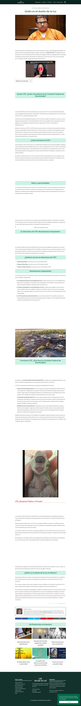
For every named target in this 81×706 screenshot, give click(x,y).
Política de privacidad (36, 692)
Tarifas (54, 2)
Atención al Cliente (19, 687)
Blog (36, 8)
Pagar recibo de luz (19, 682)
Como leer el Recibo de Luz (20, 688)
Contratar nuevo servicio (20, 684)
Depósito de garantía (19, 691)
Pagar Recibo (37, 2)
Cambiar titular (18, 690)
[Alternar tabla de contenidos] (30, 81)
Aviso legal (34, 690)
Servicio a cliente (60, 2)
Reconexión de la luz (19, 685)
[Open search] (65, 2)
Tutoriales (44, 2)
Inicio (33, 8)
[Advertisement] (43, 44)
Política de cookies (36, 689)
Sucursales (49, 2)
